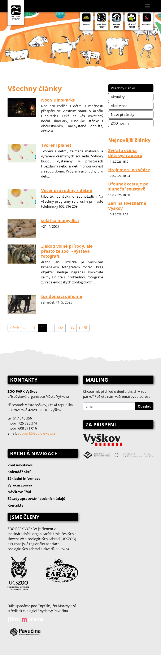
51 (33, 328)
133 (71, 328)
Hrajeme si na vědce (129, 169)
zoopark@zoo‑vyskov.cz (36, 433)
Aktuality (118, 97)
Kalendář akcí (19, 472)
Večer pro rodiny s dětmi (66, 190)
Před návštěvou (21, 465)
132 (60, 328)
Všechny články (123, 88)
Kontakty (15, 505)
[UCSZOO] (19, 572)
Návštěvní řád (19, 492)
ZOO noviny (120, 123)
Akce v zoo (119, 105)
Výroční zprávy (20, 485)
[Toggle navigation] (147, 6)
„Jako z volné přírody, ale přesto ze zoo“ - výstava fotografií (67, 251)
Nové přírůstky (122, 114)
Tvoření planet (56, 145)
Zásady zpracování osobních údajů (36, 498)
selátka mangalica (60, 220)
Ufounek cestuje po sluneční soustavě (128, 186)
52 (42, 328)
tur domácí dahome (61, 296)
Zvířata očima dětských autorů (125, 153)
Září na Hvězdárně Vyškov (127, 205)
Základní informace (24, 478)
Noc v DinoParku (58, 100)
